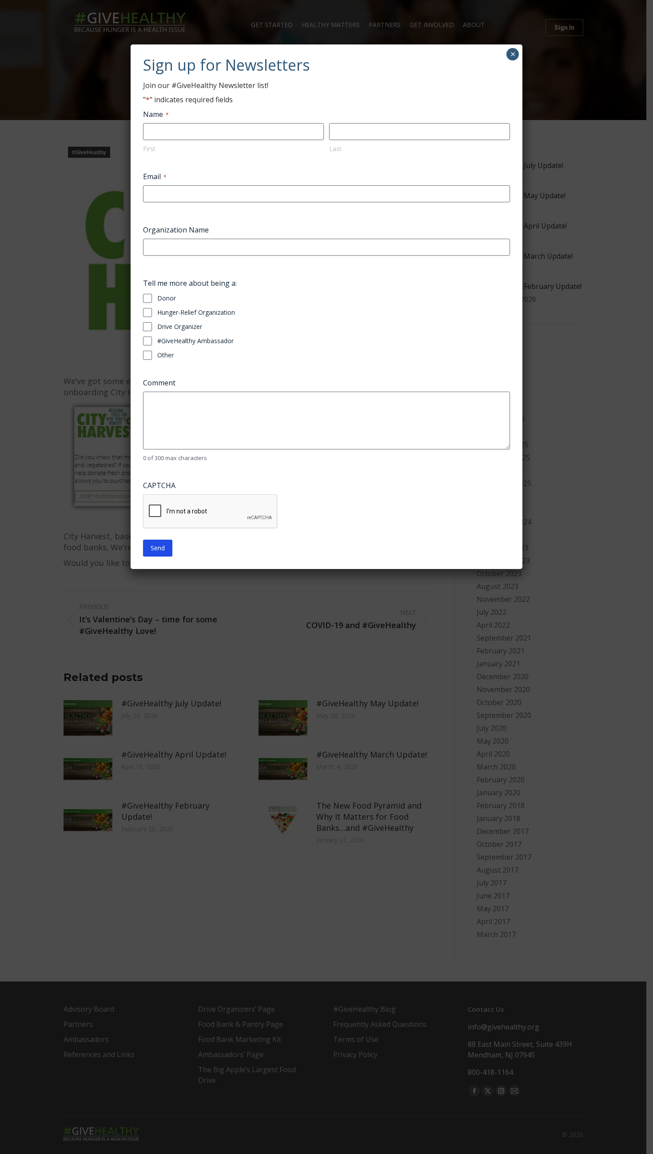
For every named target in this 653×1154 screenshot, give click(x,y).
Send (158, 548)
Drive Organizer (179, 326)
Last (335, 148)
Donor (166, 298)
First (149, 148)
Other (165, 355)
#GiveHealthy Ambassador (195, 341)
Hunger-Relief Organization (196, 312)
